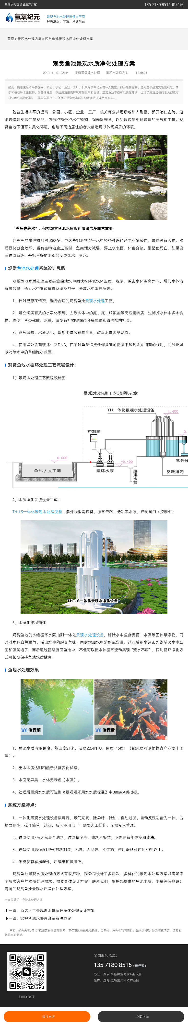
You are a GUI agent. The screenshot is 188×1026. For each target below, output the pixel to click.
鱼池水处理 (28, 268)
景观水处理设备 (90, 634)
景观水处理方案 (30, 38)
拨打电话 (48, 1016)
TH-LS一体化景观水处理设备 (37, 511)
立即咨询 (142, 1016)
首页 (10, 38)
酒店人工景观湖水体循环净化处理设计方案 (57, 910)
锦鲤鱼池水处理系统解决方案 (45, 918)
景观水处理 (95, 300)
